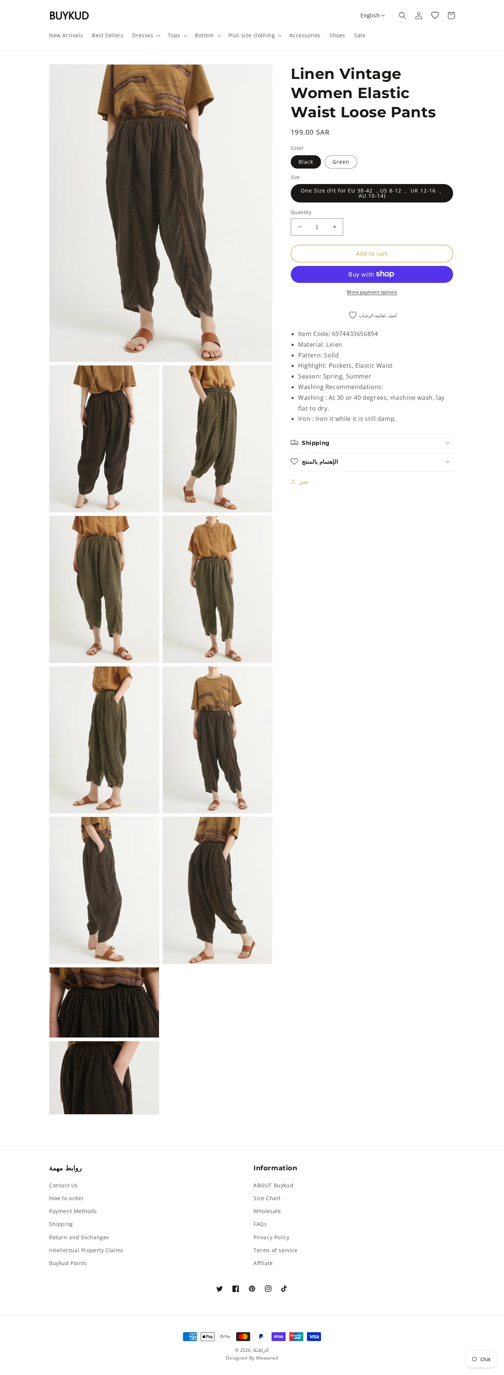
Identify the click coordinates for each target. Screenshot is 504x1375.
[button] (145, 35)
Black (305, 161)
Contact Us (63, 1185)
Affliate (263, 1263)
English (370, 15)
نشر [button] (303, 481)
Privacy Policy (271, 1237)
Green (340, 161)
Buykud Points (68, 1263)
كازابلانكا (261, 1350)
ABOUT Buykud (273, 1185)
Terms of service (275, 1250)
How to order (66, 1198)
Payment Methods (73, 1211)
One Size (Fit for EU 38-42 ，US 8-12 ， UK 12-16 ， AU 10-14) (372, 193)
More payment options (372, 291)
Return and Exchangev (79, 1237)
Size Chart (267, 1198)
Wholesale (267, 1211)
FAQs (260, 1223)
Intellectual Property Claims (86, 1250)
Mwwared (267, 1358)
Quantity (301, 212)
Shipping (61, 1223)
